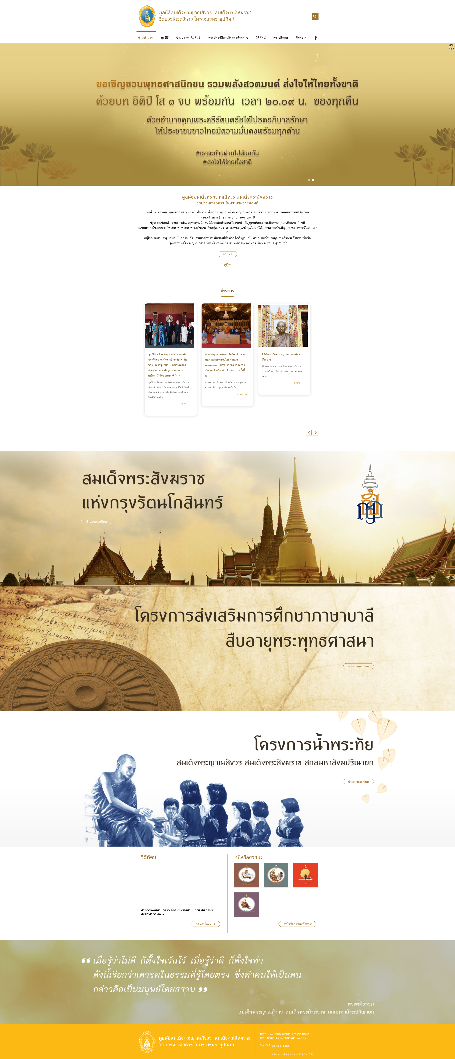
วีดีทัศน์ (261, 37)
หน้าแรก (147, 37)
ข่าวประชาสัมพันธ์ (188, 37)
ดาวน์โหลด (280, 37)
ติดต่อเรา (302, 37)
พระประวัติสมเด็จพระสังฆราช (228, 37)
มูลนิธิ (165, 37)
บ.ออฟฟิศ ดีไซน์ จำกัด (302, 1054)
